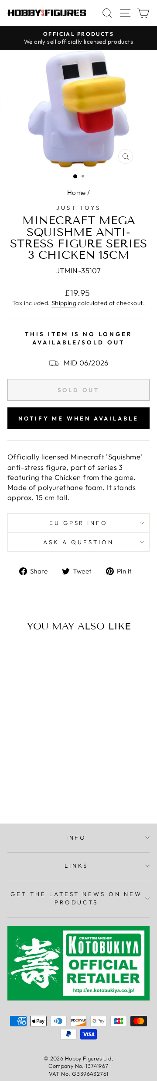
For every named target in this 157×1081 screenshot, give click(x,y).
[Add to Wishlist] (17, 655)
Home (76, 192)
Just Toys (78, 207)
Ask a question (78, 542)
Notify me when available (78, 418)
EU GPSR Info (78, 522)
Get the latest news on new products (76, 898)
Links (76, 865)
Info (76, 837)
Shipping (63, 303)
